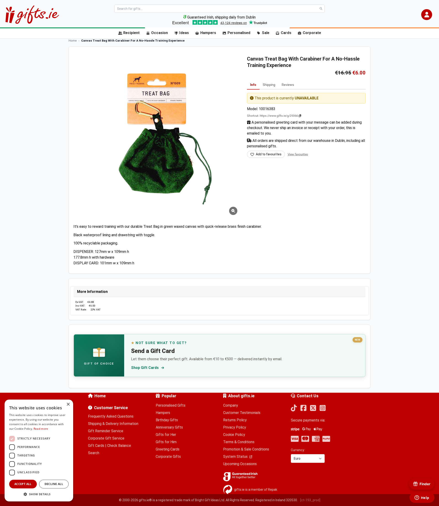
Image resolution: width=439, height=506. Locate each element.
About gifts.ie (241, 395)
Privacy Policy (234, 427)
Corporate (312, 33)
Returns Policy (235, 420)
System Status (236, 456)
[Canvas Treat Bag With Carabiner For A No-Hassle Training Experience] (156, 134)
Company (230, 405)
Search (93, 453)
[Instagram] (323, 408)
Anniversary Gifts (169, 427)
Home (100, 395)
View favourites (298, 154)
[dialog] (39, 450)
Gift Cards (96, 445)
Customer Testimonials (241, 413)
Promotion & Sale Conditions (246, 449)
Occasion (159, 33)
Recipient (131, 33)
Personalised (239, 33)
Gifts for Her (166, 434)
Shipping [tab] (269, 85)
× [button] (68, 404)
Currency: (298, 450)
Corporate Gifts (168, 456)
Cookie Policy (234, 434)
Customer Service (111, 407)
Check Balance (119, 445)
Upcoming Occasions (240, 464)
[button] (427, 14)
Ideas (184, 33)
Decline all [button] (54, 484)
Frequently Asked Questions (111, 416)
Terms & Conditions (238, 442)
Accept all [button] (23, 484)
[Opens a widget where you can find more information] (421, 498)
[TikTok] (294, 408)
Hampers (208, 33)
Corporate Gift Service (106, 438)
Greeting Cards (167, 449)
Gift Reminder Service (105, 431)
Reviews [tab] (288, 85)
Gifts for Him (166, 442)
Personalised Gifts (170, 405)
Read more (41, 429)
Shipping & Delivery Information (113, 423)
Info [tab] (253, 85)
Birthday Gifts (167, 420)
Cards (286, 33)
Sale (265, 33)
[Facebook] (303, 408)
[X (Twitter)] (313, 408)
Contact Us (308, 395)
